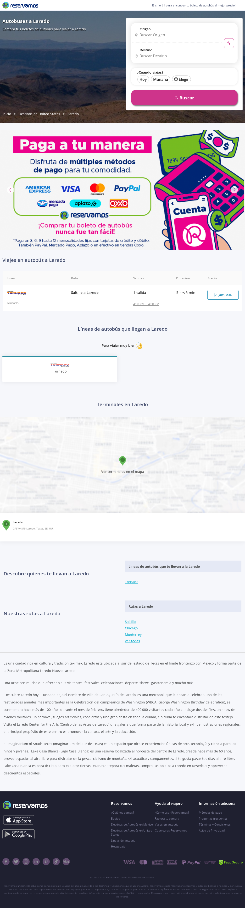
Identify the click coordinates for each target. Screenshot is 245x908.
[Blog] (66, 861)
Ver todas (132, 641)
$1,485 (223, 294)
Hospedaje (118, 846)
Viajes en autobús (166, 824)
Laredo (73, 114)
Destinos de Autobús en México (132, 824)
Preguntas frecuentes (213, 818)
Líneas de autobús (123, 840)
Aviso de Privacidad (212, 830)
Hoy (143, 79)
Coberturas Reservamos (171, 830)
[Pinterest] (46, 861)
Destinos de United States (39, 114)
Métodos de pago (210, 813)
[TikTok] (56, 861)
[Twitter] (16, 861)
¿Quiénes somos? (122, 813)
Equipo (115, 818)
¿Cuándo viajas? (150, 72)
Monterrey (133, 634)
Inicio (6, 114)
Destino (146, 50)
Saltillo (130, 621)
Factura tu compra (167, 818)
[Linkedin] (36, 861)
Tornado (131, 581)
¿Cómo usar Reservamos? (172, 813)
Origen (145, 29)
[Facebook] (6, 861)
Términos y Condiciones (215, 824)
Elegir (184, 79)
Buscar (186, 98)
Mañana (160, 79)
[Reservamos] (20, 5)
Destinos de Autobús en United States (131, 832)
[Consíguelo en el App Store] (18, 820)
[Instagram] (26, 861)
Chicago (131, 628)
